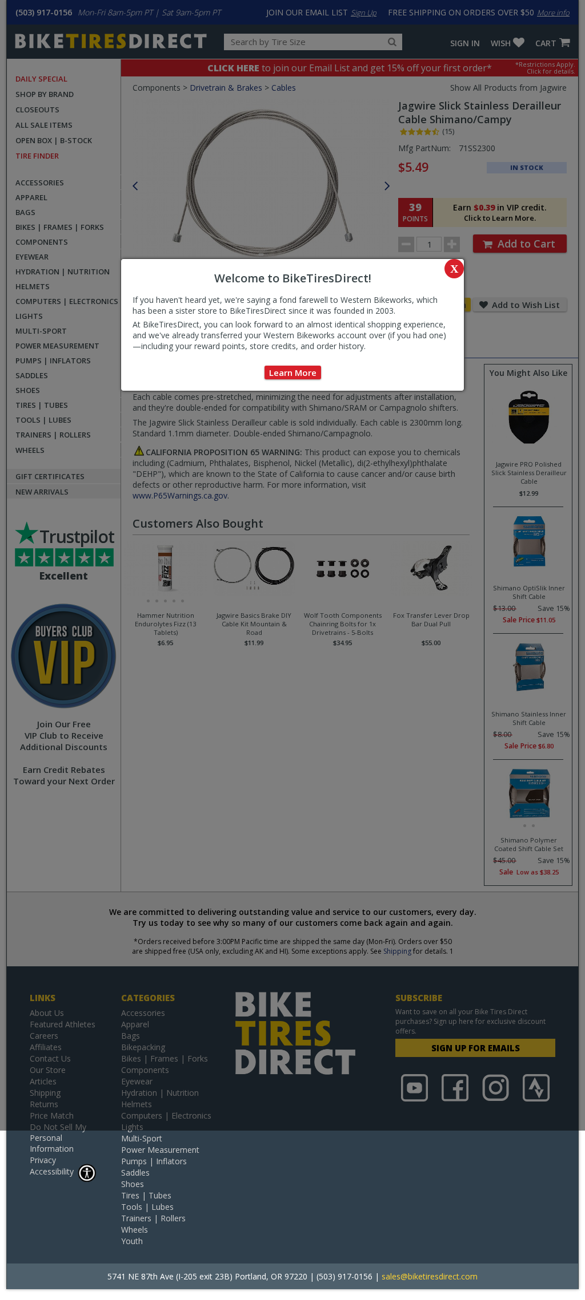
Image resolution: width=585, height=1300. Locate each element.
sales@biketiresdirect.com (430, 1276)
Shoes (132, 1183)
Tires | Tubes (146, 1195)
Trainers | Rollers (153, 1218)
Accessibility (52, 1171)
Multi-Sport (141, 1138)
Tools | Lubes (147, 1206)
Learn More (292, 372)
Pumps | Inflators (154, 1161)
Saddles (135, 1172)
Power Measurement (160, 1149)
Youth (132, 1241)
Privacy (43, 1160)
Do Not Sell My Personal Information (58, 1137)
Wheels (134, 1229)
